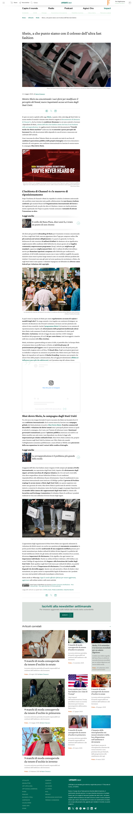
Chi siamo (48, 786)
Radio (51, 8)
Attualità (25, 780)
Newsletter (25, 3)
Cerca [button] (36, 3)
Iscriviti (65, 615)
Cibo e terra (91, 13)
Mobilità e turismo (77, 13)
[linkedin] (92, 808)
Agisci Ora (88, 8)
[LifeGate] (66, 2)
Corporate (26, 800)
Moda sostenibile (57, 590)
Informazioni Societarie (53, 797)
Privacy (48, 794)
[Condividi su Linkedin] (55, 111)
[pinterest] (77, 808)
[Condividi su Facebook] (47, 111)
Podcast (69, 8)
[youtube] (84, 808)
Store (15, 3)
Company (48, 780)
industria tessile (69, 590)
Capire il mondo (30, 8)
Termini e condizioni (52, 800)
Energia (44, 13)
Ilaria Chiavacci (40, 94)
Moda (26, 674)
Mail (46, 792)
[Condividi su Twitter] (51, 111)
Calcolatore (26, 803)
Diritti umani (47, 590)
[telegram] (95, 808)
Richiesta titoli (27, 797)
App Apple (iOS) (27, 786)
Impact (107, 8)
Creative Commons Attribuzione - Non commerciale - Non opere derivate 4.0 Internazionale (52, 585)
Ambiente (25, 13)
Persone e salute (105, 13)
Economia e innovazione (59, 13)
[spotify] (80, 808)
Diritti (35, 13)
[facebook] (69, 808)
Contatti (48, 783)
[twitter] (73, 808)
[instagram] (88, 808)
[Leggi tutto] (109, 626)
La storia (48, 789)
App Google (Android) (29, 789)
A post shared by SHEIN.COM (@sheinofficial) (48, 409)
